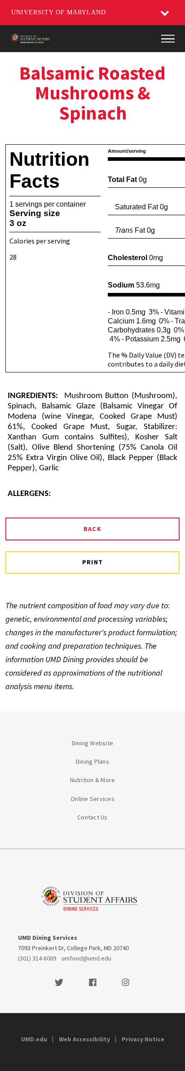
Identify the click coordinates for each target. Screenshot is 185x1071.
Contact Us (92, 817)
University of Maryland (58, 12)
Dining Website (93, 743)
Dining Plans (92, 761)
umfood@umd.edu (86, 958)
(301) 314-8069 (37, 958)
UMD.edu (34, 1039)
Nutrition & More (92, 780)
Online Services (92, 799)
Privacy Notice (143, 1039)
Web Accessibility (84, 1039)
